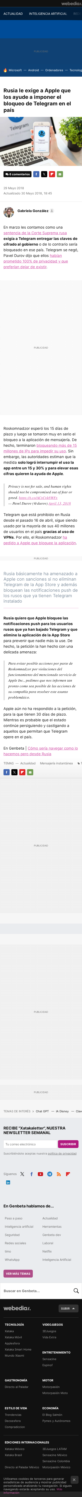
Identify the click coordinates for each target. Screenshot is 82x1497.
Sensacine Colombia (56, 1461)
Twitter (44, 174)
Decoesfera (13, 1421)
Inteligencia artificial (19, 1226)
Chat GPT (43, 1111)
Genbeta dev (51, 1235)
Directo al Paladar (16, 1387)
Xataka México (14, 1449)
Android (33, 70)
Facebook (36, 174)
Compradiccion (15, 1427)
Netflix (47, 1251)
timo (8, 1251)
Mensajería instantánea (56, 763)
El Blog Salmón (52, 1414)
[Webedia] (71, 3)
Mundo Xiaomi (14, 1355)
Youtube (40, 1173)
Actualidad (28, 763)
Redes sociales (15, 1243)
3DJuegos (49, 1331)
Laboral (47, 1243)
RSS (58, 1173)
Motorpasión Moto (55, 1393)
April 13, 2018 (60, 503)
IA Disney (63, 1111)
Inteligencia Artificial (56, 1259)
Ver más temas (18, 1273)
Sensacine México (54, 1455)
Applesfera (12, 1343)
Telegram (49, 1173)
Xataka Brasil (13, 1455)
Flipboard (52, 174)
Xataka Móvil (13, 1337)
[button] (35, 210)
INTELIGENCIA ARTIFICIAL (48, 13)
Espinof (47, 1365)
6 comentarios (19, 174)
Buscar (76, 1291)
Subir (65, 1308)
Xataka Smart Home (18, 1349)
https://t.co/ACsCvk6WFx (38, 497)
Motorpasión (51, 1387)
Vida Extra (49, 1337)
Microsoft (15, 70)
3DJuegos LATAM (54, 1449)
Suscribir (68, 1144)
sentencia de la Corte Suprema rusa (35, 233)
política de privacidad (62, 1153)
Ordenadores (54, 70)
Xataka (9, 1331)
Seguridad (12, 1235)
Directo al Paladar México (22, 1467)
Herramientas (51, 1226)
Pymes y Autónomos (56, 1421)
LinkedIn (8, 1181)
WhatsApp (12, 1259)
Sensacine (49, 1359)
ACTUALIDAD (13, 13)
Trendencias (13, 1414)
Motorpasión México (56, 1467)
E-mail (60, 174)
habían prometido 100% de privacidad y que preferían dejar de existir (35, 261)
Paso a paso (13, 1218)
